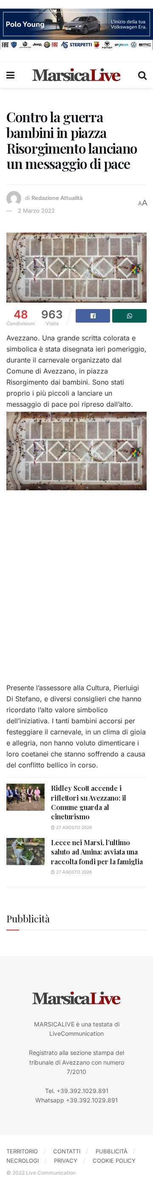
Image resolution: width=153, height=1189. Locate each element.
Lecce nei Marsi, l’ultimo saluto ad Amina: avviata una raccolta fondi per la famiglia (97, 852)
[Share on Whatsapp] (129, 316)
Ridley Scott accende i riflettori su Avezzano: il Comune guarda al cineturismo (88, 802)
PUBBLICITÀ (112, 1151)
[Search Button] (142, 75)
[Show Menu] (10, 75)
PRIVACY (65, 1160)
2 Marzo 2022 (36, 210)
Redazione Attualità (56, 197)
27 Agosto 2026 (73, 827)
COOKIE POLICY (114, 1160)
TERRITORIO (22, 1151)
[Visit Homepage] (76, 75)
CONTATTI (66, 1151)
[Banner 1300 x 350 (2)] (76, 28)
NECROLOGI (22, 1160)
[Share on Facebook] (93, 316)
